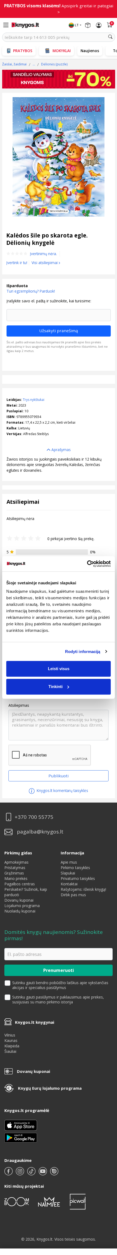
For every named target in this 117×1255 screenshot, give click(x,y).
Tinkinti (55, 686)
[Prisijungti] (98, 25)
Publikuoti (58, 775)
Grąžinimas (14, 873)
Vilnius (9, 1035)
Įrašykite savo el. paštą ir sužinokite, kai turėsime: (49, 301)
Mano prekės (15, 878)
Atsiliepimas (18, 705)
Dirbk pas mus (73, 894)
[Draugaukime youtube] (43, 1173)
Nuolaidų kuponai (19, 911)
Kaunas (10, 1040)
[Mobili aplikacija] (20, 1137)
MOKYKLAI (62, 50)
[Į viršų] (106, 1216)
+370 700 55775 (34, 817)
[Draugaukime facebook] (9, 1173)
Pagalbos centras (19, 883)
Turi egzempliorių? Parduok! (31, 291)
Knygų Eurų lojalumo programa (50, 1088)
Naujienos (90, 50)
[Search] (110, 37)
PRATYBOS (22, 50)
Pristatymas (14, 867)
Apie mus (69, 862)
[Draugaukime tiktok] (31, 1173)
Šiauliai (10, 1051)
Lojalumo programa (22, 905)
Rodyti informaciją (82, 651)
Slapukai (68, 873)
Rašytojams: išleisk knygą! (83, 889)
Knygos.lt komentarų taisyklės (62, 790)
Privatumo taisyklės (78, 878)
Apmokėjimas (16, 862)
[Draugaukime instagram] (20, 1173)
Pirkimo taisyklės (75, 867)
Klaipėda (11, 1045)
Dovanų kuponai (18, 900)
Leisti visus (58, 668)
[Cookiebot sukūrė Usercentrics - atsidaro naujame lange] (87, 563)
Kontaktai (69, 883)
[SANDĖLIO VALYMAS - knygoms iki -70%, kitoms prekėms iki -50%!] (58, 79)
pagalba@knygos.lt (40, 832)
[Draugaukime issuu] (54, 1173)
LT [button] (77, 25)
